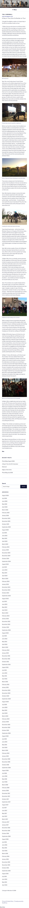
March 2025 (5, 544)
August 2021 (5, 667)
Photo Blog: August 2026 (8, 461)
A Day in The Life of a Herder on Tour (14, 18)
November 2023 (6, 590)
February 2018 (5, 787)
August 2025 (5, 530)
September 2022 (6, 630)
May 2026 (4, 504)
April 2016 (4, 850)
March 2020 (5, 716)
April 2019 (4, 747)
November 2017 (6, 796)
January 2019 (5, 756)
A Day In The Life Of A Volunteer (10, 464)
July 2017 (4, 807)
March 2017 (5, 819)
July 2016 (4, 842)
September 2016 (6, 836)
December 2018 (6, 759)
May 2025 (4, 538)
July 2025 (4, 532)
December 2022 (6, 621)
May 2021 (4, 676)
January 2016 (5, 859)
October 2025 (5, 524)
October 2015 (5, 867)
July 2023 (4, 601)
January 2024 (5, 584)
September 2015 (6, 870)
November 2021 (6, 658)
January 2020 (5, 721)
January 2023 (5, 618)
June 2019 (4, 741)
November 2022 (6, 624)
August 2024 (5, 564)
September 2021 (6, 664)
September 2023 (6, 595)
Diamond (4, 466)
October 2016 (5, 833)
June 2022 (4, 638)
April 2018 (4, 782)
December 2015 (6, 862)
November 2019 (6, 727)
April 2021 (4, 678)
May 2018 (4, 779)
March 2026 (5, 509)
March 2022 (5, 647)
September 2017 (6, 802)
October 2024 (5, 558)
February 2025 (5, 547)
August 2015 (5, 873)
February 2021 (5, 684)
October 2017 (5, 799)
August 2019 (5, 736)
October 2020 (5, 696)
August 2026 (5, 495)
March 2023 (5, 613)
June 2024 (4, 570)
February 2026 (5, 512)
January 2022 (5, 653)
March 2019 (5, 750)
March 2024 (5, 578)
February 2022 (5, 650)
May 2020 (4, 710)
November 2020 (6, 693)
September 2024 (6, 561)
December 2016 (6, 827)
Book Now (2, 907)
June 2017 (4, 810)
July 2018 (4, 773)
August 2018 (5, 770)
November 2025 (6, 521)
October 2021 (5, 661)
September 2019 (6, 733)
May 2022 (4, 641)
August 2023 (5, 598)
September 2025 (6, 527)
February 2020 (5, 719)
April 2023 (4, 610)
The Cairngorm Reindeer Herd (10, 3)
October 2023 (5, 592)
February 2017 (5, 822)
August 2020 (5, 701)
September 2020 (6, 698)
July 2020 (4, 704)
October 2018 (5, 764)
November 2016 (6, 830)
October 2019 (5, 730)
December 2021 (6, 656)
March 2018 (5, 784)
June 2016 (4, 845)
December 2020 (6, 690)
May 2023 (4, 607)
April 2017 (4, 816)
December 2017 (6, 793)
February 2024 (5, 581)
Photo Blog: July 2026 (7, 472)
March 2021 (5, 681)
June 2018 (4, 776)
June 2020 (4, 707)
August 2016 (5, 839)
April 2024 (4, 575)
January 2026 (5, 515)
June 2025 (4, 535)
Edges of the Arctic (7, 469)
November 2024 (6, 555)
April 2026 (4, 507)
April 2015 (4, 885)
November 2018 (6, 762)
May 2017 (4, 813)
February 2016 (5, 856)
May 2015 (4, 882)
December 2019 (6, 724)
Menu (15, 9)
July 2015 (4, 876)
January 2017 (5, 825)
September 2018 (6, 767)
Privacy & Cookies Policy (7, 901)
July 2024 (4, 567)
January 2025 (5, 550)
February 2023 (5, 615)
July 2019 (4, 739)
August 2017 (5, 804)
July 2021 (4, 670)
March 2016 (5, 853)
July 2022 (4, 636)
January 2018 (5, 790)
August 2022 (5, 633)
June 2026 (4, 501)
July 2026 (4, 498)
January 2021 (5, 687)
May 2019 (4, 744)
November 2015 (6, 865)
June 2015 (4, 879)
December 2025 (6, 518)
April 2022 (4, 644)
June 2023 (4, 604)
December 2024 (6, 552)
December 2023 (6, 587)
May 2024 (4, 572)
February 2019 (5, 753)
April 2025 (4, 541)
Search (4, 483)
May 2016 (4, 847)
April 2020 (4, 713)
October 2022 (5, 627)
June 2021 (4, 673)
